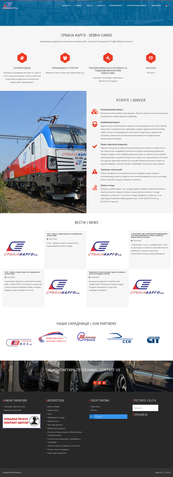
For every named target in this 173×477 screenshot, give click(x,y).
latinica (94, 410)
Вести (89, 5)
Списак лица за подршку (58, 449)
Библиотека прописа (56, 428)
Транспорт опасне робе (111, 169)
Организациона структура (65, 68)
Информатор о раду (56, 417)
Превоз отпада (107, 185)
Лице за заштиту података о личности (64, 446)
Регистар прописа (55, 425)
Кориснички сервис (136, 5)
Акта (49, 414)
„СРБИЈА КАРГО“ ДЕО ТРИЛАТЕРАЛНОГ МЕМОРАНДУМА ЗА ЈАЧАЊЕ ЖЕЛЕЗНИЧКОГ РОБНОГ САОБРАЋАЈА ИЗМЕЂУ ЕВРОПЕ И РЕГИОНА (149, 235)
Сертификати (115, 5)
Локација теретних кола (14, 406)
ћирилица (95, 406)
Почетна (66, 5)
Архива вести (53, 421)
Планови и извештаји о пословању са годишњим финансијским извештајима (108, 70)
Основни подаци (22, 68)
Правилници (53, 410)
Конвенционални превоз (112, 109)
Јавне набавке (54, 406)
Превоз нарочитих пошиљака (114, 144)
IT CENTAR (167, 472)
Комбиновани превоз (110, 122)
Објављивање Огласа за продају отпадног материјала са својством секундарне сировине (107, 273)
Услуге (100, 5)
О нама (77, 5)
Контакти (156, 5)
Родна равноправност (57, 453)
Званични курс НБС (12, 410)
